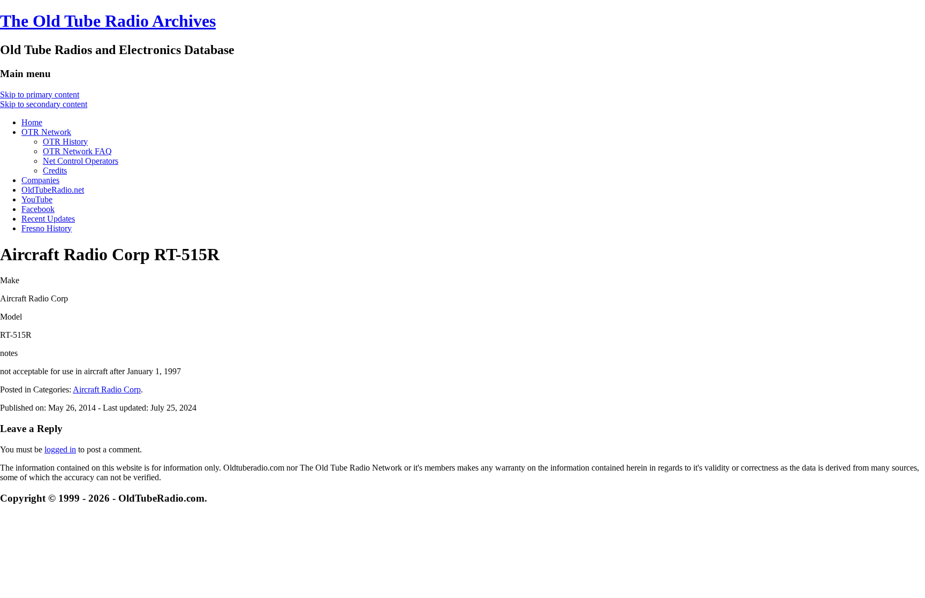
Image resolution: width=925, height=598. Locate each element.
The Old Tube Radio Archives (108, 21)
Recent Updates (48, 218)
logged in (60, 449)
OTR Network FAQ (77, 151)
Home (31, 122)
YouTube (36, 199)
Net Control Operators (80, 160)
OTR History (65, 141)
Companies (40, 180)
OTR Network (46, 132)
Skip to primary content (39, 94)
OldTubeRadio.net (52, 189)
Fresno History (46, 228)
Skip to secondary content (43, 104)
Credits (55, 170)
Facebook (38, 209)
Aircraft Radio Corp (107, 389)
